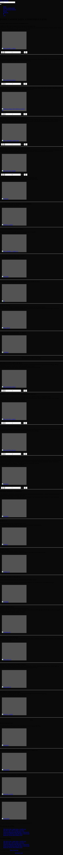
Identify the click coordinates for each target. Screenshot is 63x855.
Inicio (4, 6)
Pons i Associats (4, 0)
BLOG (5, 11)
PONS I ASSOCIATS (9, 8)
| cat (4, 15)
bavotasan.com (19, 853)
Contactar (5, 12)
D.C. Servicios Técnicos (9, 9)
